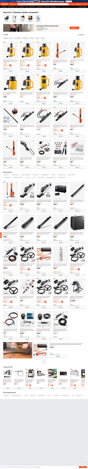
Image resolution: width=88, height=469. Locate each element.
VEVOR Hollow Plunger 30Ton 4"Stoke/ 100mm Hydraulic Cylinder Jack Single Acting (43, 94)
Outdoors (7, 9)
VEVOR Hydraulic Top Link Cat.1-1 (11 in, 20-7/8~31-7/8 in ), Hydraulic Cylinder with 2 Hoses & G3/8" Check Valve (27, 126)
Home (4, 9)
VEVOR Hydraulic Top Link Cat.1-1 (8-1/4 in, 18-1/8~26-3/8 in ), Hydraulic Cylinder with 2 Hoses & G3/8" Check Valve (60, 94)
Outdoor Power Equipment (12, 9)
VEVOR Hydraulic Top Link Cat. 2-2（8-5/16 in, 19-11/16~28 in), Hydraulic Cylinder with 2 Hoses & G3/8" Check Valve (60, 126)
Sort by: (79, 34)
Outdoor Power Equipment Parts (21, 9)
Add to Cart (11, 71)
